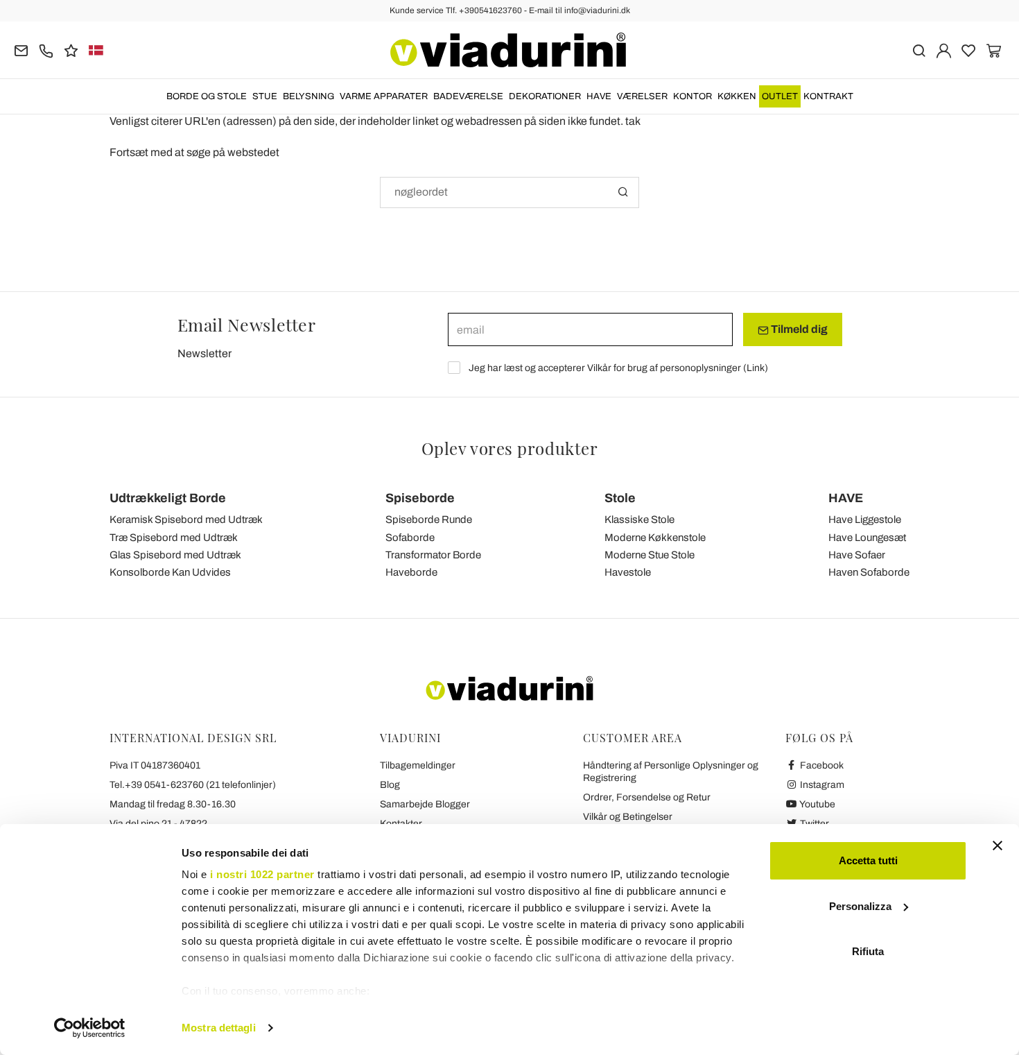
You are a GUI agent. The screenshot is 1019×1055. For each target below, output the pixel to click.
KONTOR (692, 96)
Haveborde (411, 572)
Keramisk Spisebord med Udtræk (186, 519)
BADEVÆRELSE (468, 96)
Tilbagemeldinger (417, 765)
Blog (390, 785)
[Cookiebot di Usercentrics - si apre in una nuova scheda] (89, 1028)
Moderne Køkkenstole (655, 537)
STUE (264, 96)
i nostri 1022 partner (262, 874)
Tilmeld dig (798, 329)
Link (756, 368)
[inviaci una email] (21, 50)
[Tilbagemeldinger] (71, 50)
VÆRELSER (642, 96)
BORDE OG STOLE (206, 96)
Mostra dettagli (219, 1027)
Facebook (821, 765)
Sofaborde (410, 537)
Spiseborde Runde (428, 519)
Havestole (627, 572)
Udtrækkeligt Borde (168, 498)
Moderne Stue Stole (649, 554)
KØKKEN (736, 96)
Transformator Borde (433, 554)
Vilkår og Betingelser (627, 817)
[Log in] (944, 50)
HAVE (598, 96)
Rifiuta (868, 951)
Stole (620, 498)
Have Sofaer (856, 554)
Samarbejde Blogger (425, 804)
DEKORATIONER (545, 96)
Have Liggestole (864, 519)
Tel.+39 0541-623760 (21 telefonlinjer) (193, 785)
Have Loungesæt (867, 537)
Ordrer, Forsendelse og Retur (647, 797)
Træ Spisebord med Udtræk (174, 537)
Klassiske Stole (639, 519)
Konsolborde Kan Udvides (170, 572)
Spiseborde (420, 498)
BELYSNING (308, 96)
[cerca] (919, 50)
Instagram (821, 785)
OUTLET (780, 96)
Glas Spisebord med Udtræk (175, 554)
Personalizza (860, 906)
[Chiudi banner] (997, 845)
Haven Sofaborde (868, 572)
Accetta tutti (868, 860)
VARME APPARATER (384, 96)
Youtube (816, 804)
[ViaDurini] (508, 50)
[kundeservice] (46, 50)
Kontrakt (828, 96)
